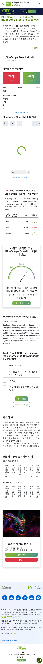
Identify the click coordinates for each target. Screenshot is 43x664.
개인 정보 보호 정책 (9, 640)
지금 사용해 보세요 (21, 303)
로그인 (23, 11)
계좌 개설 (32, 11)
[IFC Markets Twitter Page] (18, 597)
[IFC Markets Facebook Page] (4, 597)
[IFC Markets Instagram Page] (11, 597)
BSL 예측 (34, 443)
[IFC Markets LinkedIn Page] (25, 597)
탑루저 (21, 560)
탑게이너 (21, 555)
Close (21, 660)
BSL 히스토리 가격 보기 (21, 177)
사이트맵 (13, 633)
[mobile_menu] (39, 11)
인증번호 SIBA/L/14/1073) (11, 617)
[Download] (39, 4)
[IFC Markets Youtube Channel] (31, 597)
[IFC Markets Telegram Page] (38, 597)
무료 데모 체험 (21, 404)
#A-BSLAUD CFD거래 (21, 112)
